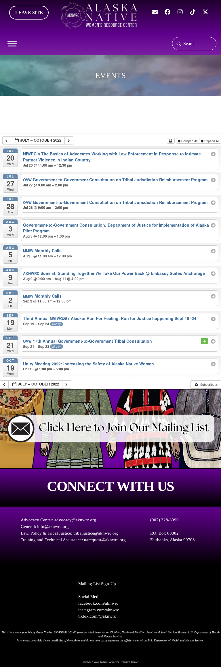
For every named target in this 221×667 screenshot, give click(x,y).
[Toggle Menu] (12, 43)
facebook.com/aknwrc (98, 603)
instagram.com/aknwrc (98, 610)
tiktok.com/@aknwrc (97, 616)
